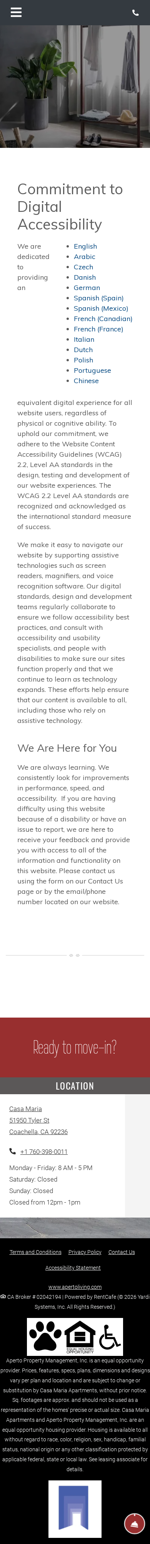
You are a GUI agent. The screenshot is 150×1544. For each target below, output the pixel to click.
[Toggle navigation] (16, 12)
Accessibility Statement (73, 1267)
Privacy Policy (85, 1252)
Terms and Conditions (36, 1252)
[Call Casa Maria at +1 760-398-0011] (136, 12)
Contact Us (121, 1252)
